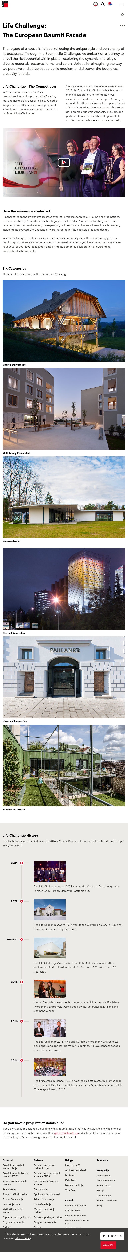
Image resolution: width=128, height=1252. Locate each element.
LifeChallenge (104, 1196)
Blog (99, 1206)
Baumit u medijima (107, 1201)
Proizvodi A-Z (72, 1165)
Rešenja (38, 1160)
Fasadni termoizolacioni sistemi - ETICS (16, 1174)
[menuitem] (95, 4)
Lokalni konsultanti (75, 1216)
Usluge (69, 1160)
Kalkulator (70, 1180)
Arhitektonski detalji (76, 1170)
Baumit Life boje (74, 1185)
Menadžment (104, 1176)
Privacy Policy (23, 1238)
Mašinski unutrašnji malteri (13, 1210)
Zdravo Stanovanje (13, 1199)
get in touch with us (66, 1133)
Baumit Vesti (103, 1186)
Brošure (69, 1175)
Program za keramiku (14, 1222)
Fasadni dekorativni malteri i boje (13, 1166)
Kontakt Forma (73, 1211)
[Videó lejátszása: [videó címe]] (64, 162)
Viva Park (70, 1190)
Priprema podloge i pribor (17, 1217)
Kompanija (103, 1171)
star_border (122, 15)
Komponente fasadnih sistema (15, 1182)
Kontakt (69, 1201)
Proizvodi (8, 1160)
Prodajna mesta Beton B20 (77, 1222)
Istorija (100, 1191)
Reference (102, 1160)
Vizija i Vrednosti (106, 1181)
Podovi (6, 1227)
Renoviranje (9, 1189)
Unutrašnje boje (11, 1204)
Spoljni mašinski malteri (15, 1194)
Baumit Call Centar (75, 1206)
